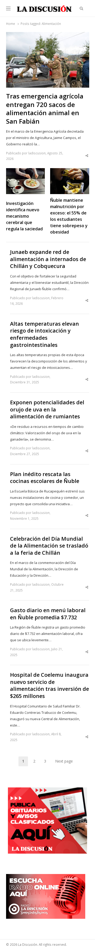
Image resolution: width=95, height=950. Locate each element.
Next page (64, 761)
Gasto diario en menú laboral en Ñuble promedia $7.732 (48, 614)
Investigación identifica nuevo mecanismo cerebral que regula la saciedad (24, 216)
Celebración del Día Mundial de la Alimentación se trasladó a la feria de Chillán (49, 545)
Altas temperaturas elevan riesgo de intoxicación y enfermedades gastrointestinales (44, 334)
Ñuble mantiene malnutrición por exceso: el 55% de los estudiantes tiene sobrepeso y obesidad (69, 216)
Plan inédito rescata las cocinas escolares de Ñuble (44, 478)
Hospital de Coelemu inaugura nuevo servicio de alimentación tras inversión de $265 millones (49, 685)
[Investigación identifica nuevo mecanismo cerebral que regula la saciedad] (25, 171)
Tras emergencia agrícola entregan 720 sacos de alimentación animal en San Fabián (44, 109)
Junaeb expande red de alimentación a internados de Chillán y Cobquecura (48, 259)
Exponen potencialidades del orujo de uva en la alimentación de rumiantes (47, 409)
